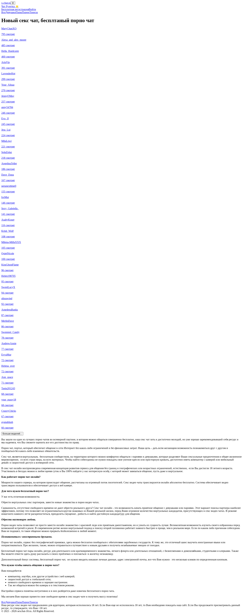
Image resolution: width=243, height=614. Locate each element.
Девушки (10, 12)
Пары (19, 12)
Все (3, 12)
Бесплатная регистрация (15, 9)
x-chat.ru (6, 2)
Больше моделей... (12, 433)
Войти (32, 9)
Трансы (33, 12)
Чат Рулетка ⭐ (10, 6)
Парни (25, 12)
